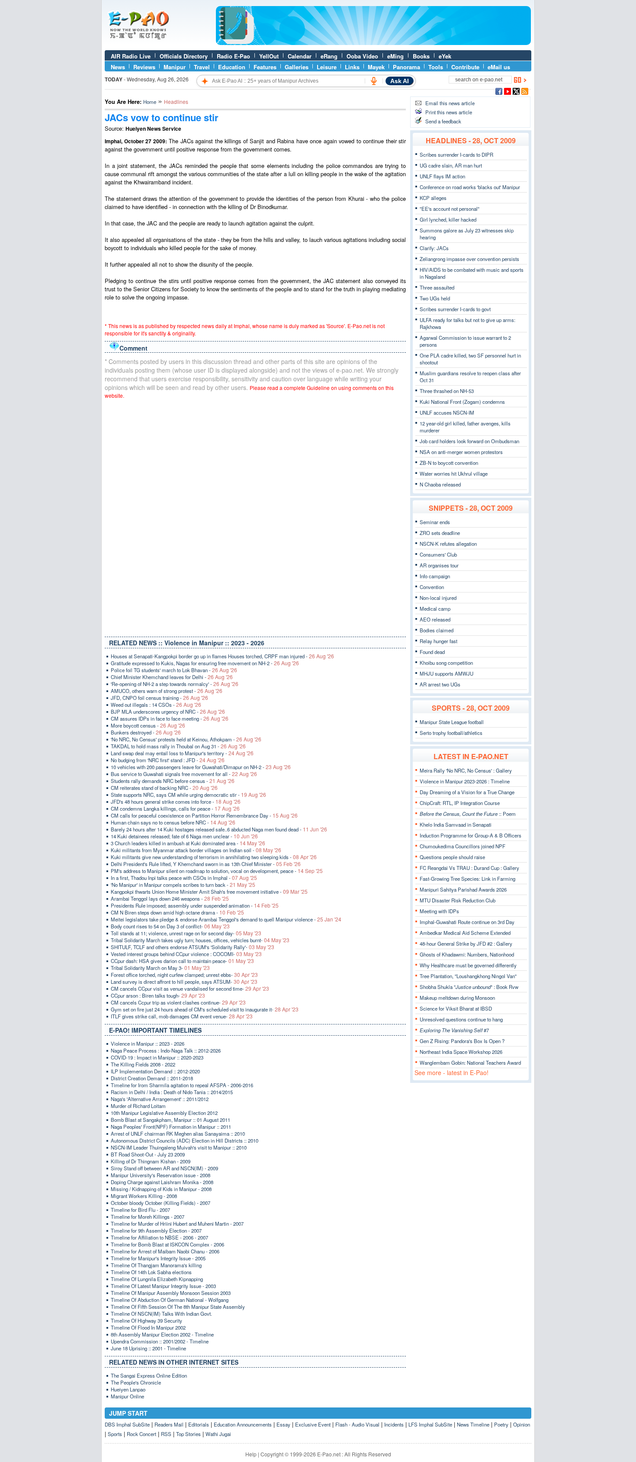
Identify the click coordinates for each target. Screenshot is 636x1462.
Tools (435, 67)
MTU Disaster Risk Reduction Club (457, 900)
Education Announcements (243, 1424)
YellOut (269, 56)
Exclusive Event (313, 1424)
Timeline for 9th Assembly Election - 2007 (156, 1230)
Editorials (198, 1424)
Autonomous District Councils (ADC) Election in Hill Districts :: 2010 (184, 1140)
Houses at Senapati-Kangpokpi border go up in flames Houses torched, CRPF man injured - (222, 656)
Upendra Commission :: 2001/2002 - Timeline (160, 1341)
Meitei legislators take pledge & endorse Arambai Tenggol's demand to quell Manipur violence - (226, 919)
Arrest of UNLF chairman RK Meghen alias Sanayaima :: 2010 (178, 1133)
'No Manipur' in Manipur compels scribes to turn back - (183, 884)
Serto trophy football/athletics (451, 732)
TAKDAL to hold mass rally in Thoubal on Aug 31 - (178, 746)
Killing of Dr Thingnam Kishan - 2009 (150, 1161)
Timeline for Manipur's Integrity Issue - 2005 (158, 1258)
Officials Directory (184, 56)
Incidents (394, 1424)
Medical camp (435, 608)
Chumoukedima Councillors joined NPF (462, 846)
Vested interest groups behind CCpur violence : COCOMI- (186, 953)
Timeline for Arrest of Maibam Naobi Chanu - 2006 (165, 1251)
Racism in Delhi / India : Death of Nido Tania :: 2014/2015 (172, 1091)
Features (265, 67)
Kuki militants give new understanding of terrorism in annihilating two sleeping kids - (214, 856)
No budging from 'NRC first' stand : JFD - (168, 760)
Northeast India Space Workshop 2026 (461, 1051)
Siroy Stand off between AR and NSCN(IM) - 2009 (164, 1168)
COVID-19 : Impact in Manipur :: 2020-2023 (157, 1057)
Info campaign (435, 576)
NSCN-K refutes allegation (448, 543)
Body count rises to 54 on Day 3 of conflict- (170, 926)
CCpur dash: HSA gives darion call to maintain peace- (182, 960)
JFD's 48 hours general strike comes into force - (176, 801)
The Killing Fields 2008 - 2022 (143, 1064)
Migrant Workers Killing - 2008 (144, 1195)
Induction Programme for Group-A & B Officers (470, 835)
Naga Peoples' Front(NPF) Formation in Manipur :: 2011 (171, 1126)
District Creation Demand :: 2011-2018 (152, 1078)
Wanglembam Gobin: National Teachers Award (470, 1062)
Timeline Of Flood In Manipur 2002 (148, 1327)
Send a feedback (443, 121)
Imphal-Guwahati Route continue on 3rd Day (467, 921)
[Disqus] (255, 516)
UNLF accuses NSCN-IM (447, 412)
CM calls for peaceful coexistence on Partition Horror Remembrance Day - (204, 815)
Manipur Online (127, 1396)
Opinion (521, 1424)
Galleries (296, 67)
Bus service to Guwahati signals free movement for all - (184, 773)
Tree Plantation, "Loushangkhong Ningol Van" (468, 976)
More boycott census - (148, 725)
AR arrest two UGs (440, 684)
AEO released (435, 619)
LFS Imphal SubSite (430, 1424)
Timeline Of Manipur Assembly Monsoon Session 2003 (171, 1292)
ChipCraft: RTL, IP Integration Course (460, 802)
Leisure (327, 67)
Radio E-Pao (233, 56)
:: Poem (468, 813)
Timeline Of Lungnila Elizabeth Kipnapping (157, 1278)
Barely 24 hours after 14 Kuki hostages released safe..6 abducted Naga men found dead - (219, 829)
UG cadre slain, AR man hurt (451, 165)
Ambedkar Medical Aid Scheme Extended (465, 932)
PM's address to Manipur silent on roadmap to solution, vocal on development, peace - (217, 870)
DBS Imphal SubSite (127, 1424)
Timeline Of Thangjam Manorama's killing (156, 1265)
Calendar (300, 56)
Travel (202, 67)
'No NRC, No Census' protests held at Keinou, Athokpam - (186, 739)
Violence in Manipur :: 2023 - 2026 (147, 1043)
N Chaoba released (440, 484)
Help (251, 1454)
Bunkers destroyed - (146, 732)
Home (149, 101)
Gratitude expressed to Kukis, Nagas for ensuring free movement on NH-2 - (205, 663)
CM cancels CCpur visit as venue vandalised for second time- (190, 988)
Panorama (406, 67)
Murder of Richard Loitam (138, 1105)
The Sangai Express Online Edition (149, 1375)
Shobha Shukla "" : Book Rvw (469, 986)
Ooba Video (362, 56)
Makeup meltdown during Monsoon (457, 997)
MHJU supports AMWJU (446, 673)
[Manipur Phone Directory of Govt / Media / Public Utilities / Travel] (373, 42)
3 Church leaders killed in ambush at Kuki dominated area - (188, 843)
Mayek (376, 67)
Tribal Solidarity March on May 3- (160, 967)
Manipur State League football (452, 721)
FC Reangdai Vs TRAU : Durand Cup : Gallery (469, 867)
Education (231, 67)
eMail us (499, 67)
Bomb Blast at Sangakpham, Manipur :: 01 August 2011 (170, 1119)
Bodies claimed (436, 630)
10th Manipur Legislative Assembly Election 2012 (164, 1112)
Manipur (175, 67)
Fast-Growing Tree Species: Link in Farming (467, 878)
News (118, 67)
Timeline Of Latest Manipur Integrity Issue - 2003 (163, 1285)
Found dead (432, 651)
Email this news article (450, 103)
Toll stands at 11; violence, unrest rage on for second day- (186, 933)
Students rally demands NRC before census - (172, 780)
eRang (329, 56)
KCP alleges (433, 197)
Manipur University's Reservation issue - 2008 (160, 1175)
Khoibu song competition (446, 662)
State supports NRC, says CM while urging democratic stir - (188, 794)
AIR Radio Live (131, 56)
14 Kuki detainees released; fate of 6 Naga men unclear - (184, 836)
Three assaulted (437, 287)
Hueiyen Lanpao (128, 1389)
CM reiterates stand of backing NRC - (164, 787)
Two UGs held (435, 298)
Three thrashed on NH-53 (447, 390)
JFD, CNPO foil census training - (159, 697)
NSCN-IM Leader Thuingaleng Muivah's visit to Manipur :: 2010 (179, 1147)
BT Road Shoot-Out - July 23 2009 (148, 1154)
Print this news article (448, 112)
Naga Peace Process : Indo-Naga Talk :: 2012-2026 (166, 1050)
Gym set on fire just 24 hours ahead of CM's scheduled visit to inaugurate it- (205, 1009)
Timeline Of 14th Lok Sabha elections (151, 1272)
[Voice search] (374, 81)
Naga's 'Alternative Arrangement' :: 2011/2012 (160, 1098)
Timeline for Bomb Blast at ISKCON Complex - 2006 (167, 1244)
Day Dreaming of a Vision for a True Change (467, 792)
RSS (166, 1433)
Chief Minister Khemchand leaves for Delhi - (172, 676)
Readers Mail (168, 1424)
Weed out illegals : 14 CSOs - (156, 704)
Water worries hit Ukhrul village (454, 473)
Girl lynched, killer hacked (448, 219)
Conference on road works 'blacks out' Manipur (470, 187)
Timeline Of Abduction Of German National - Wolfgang (169, 1299)
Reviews (144, 67)
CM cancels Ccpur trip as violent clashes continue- (178, 1002)
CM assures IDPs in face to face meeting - (169, 718)
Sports (115, 1433)
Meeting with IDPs (439, 911)
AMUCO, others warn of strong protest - (166, 690)
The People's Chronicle (136, 1382)
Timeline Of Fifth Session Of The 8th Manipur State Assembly (178, 1306)
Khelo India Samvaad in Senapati (455, 824)
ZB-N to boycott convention (449, 462)
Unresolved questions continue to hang (461, 1019)
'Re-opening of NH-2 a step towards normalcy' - (174, 683)
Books (421, 56)
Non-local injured (438, 597)
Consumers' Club (438, 554)
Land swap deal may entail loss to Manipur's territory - (182, 753)
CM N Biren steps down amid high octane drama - (177, 912)
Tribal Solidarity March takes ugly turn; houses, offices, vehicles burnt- (200, 940)
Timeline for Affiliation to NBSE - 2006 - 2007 (159, 1237)
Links (352, 67)
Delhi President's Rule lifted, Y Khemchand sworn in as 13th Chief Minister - (206, 863)
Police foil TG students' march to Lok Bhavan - (174, 670)
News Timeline (473, 1424)
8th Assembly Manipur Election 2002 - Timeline (162, 1334)
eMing (395, 56)
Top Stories (188, 1433)
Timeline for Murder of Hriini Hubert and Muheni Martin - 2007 (177, 1223)
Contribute (465, 67)
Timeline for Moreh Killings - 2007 (147, 1216)
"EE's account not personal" (449, 208)
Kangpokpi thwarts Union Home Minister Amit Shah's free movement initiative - (209, 891)
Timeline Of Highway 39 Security (146, 1320)
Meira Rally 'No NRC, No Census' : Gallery (466, 770)
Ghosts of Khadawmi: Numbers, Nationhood (467, 954)
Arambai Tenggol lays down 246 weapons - (170, 898)
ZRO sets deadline (440, 532)
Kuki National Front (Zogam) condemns (462, 401)
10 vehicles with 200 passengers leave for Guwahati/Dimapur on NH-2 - (201, 766)
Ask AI (399, 80)
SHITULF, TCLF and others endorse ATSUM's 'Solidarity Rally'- (192, 947)
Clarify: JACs (434, 248)
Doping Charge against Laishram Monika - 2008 (162, 1182)
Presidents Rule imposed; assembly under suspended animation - (195, 905)
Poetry (501, 1424)
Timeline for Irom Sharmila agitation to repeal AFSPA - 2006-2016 (182, 1085)
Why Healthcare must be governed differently (468, 965)
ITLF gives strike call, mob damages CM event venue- (182, 1016)
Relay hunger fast (438, 641)
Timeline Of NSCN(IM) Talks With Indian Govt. (161, 1313)
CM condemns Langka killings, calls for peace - (175, 808)
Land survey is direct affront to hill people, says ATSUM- (184, 981)
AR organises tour (439, 565)
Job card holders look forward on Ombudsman (469, 441)
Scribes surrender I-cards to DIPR (456, 154)
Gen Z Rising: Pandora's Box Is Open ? (462, 1040)
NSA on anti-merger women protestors (461, 451)
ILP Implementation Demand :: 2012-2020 (155, 1071)
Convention (432, 586)
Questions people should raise (452, 856)
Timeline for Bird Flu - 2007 (140, 1209)
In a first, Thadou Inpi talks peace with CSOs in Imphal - (184, 877)
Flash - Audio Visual (357, 1424)
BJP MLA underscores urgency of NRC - (168, 711)
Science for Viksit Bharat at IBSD (456, 1008)
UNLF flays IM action (442, 176)
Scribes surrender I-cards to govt (455, 309)
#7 (454, 1030)
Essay (283, 1424)
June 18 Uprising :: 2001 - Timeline (148, 1348)
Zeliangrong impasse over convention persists (469, 258)
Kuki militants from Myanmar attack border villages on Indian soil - (196, 850)
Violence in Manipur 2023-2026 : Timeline (465, 781)
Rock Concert (141, 1433)
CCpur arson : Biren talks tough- (158, 995)
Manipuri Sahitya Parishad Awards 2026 (463, 889)
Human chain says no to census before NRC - (173, 822)
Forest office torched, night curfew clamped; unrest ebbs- (184, 974)
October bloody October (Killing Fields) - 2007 (160, 1202)
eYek (445, 56)
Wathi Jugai (218, 1433)
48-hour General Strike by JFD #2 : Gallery (466, 943)
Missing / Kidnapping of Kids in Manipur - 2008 (161, 1188)
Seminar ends (435, 521)
